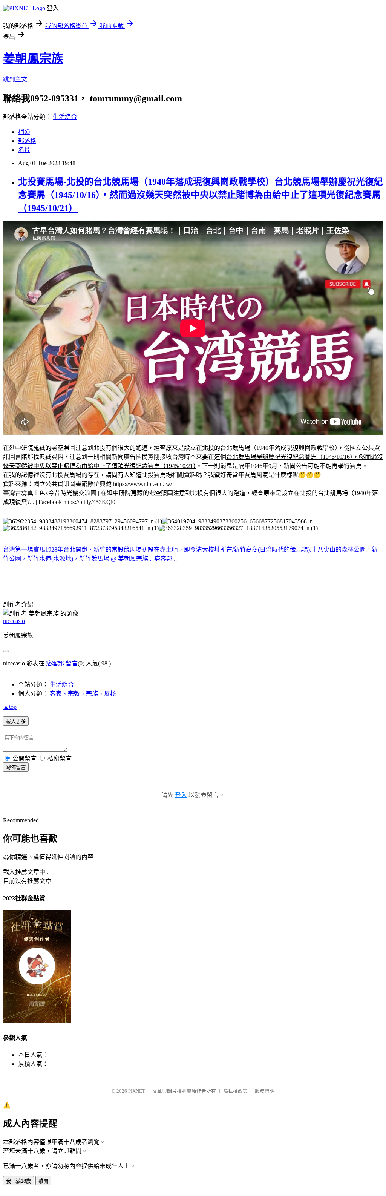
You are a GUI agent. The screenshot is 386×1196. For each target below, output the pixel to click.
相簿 (24, 132)
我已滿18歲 (18, 1181)
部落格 (27, 141)
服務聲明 (264, 1091)
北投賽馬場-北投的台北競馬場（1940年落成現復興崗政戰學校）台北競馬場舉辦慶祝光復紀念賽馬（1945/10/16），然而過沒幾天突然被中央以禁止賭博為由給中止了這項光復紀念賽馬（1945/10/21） (200, 195)
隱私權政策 (235, 1091)
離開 (43, 1181)
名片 (24, 150)
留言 (72, 663)
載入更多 (16, 721)
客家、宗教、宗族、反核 (83, 693)
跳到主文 (15, 79)
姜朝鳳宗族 (33, 58)
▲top (10, 707)
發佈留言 (16, 767)
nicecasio (14, 621)
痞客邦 (55, 663)
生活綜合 (65, 116)
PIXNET (136, 1091)
